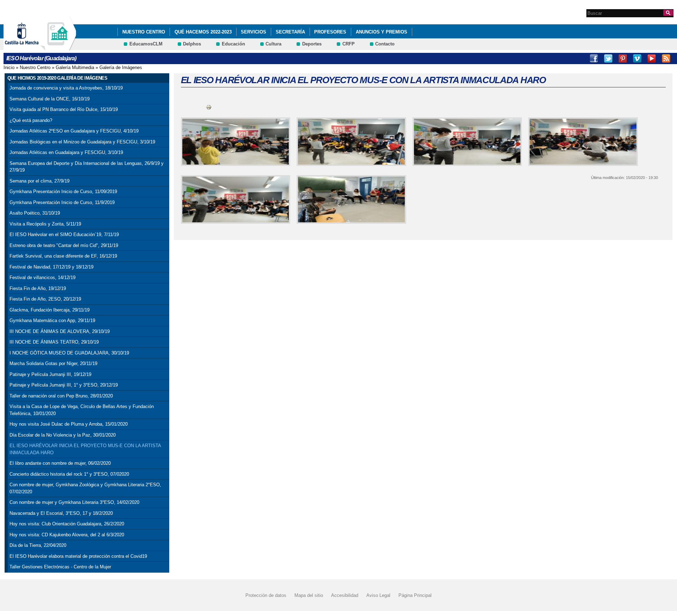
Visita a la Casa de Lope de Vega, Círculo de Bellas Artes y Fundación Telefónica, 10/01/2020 (82, 410)
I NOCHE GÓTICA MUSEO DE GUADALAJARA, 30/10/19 (69, 353)
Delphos (192, 44)
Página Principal (415, 595)
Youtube (651, 58)
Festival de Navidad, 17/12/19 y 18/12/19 (51, 267)
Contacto (385, 44)
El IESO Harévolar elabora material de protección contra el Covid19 (78, 556)
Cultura (273, 44)
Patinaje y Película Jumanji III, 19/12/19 (50, 374)
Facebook (594, 58)
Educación (233, 44)
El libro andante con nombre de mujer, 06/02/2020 (60, 463)
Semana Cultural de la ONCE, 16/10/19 (50, 98)
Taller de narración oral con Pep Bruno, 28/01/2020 (61, 396)
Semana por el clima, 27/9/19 (39, 181)
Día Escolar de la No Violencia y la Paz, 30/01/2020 (63, 435)
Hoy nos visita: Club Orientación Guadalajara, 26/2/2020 (67, 523)
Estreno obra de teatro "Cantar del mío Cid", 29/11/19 (64, 245)
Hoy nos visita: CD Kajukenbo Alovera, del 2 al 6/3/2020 (67, 534)
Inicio (9, 67)
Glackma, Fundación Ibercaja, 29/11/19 (50, 310)
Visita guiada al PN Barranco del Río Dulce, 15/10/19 (64, 109)
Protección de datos (265, 595)
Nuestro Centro (143, 32)
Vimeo (637, 58)
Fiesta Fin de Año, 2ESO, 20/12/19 (45, 299)
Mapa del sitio (308, 595)
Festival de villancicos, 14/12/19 (42, 277)
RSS (666, 58)
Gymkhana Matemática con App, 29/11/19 (52, 320)
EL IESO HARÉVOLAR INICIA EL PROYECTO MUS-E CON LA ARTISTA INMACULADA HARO (85, 449)
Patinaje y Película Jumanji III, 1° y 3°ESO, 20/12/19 (64, 385)
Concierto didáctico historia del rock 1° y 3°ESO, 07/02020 (69, 474)
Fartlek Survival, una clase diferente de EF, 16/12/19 (63, 256)
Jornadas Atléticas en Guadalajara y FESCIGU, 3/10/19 (66, 152)
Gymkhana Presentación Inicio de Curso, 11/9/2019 (62, 202)
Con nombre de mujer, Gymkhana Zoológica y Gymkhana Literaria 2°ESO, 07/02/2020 (85, 488)
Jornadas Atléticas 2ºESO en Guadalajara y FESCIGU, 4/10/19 (74, 131)
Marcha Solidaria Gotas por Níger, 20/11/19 (53, 363)
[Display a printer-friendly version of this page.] (209, 107)
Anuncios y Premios (381, 32)
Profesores (330, 32)
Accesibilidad (344, 595)
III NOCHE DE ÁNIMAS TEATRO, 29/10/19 (54, 342)
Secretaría (290, 32)
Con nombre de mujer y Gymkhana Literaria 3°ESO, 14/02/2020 (74, 502)
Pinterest (622, 58)
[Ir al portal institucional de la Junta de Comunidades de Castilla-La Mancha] (30, 47)
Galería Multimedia (75, 67)
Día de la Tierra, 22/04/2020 (38, 545)
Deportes (312, 44)
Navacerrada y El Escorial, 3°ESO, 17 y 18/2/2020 (61, 513)
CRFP (348, 44)
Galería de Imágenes (120, 67)
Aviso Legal (378, 595)
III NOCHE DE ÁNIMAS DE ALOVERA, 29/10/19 (60, 331)
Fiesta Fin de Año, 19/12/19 (38, 288)
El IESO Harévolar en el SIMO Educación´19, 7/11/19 (64, 234)
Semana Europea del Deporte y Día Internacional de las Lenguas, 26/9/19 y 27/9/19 (87, 167)
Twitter (608, 58)
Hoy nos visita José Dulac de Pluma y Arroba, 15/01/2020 (69, 424)
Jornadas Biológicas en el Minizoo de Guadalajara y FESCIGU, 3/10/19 (82, 141)
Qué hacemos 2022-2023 (203, 32)
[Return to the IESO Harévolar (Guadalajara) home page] (58, 47)
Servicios (253, 32)
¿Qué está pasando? (31, 120)
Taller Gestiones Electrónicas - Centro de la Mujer (60, 566)
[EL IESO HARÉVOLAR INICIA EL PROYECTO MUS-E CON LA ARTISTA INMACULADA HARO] (234, 141)
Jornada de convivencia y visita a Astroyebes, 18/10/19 (66, 88)
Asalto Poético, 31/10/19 (35, 213)
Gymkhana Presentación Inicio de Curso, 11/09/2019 (63, 191)
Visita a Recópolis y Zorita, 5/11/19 (45, 224)
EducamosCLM (146, 44)
